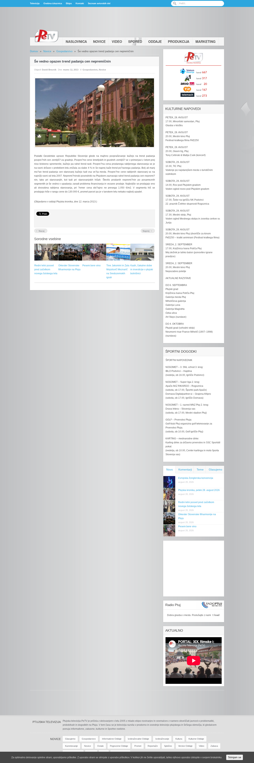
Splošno (168, 746)
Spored (135, 41)
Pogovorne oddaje (119, 746)
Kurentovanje (71, 746)
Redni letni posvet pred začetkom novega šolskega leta (45, 269)
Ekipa (69, 3)
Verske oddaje (185, 746)
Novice (99, 41)
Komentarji (185, 469)
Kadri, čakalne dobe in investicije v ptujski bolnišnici (141, 269)
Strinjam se (234, 757)
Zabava (214, 746)
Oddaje (155, 41)
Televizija (34, 3)
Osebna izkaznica (52, 3)
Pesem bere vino (91, 265)
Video (117, 41)
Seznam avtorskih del (99, 3)
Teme (200, 469)
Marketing (205, 41)
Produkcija (178, 41)
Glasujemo (215, 469)
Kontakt (80, 3)
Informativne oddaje (111, 739)
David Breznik (49, 69)
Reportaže (153, 746)
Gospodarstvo (64, 51)
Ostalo (100, 746)
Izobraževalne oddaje (138, 739)
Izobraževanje (162, 739)
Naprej (147, 231)
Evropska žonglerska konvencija (195, 478)
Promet (137, 746)
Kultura (178, 739)
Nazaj (40, 231)
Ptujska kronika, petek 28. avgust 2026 (199, 490)
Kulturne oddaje (196, 739)
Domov (34, 51)
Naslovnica (76, 41)
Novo (169, 469)
